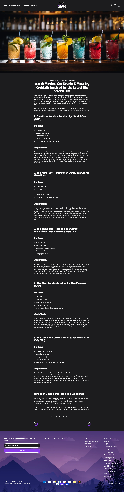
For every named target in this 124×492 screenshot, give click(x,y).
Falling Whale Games (41, 409)
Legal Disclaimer (109, 466)
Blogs (106, 444)
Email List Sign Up (110, 469)
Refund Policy (108, 460)
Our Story (107, 449)
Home (5, 5)
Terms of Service (109, 455)
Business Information (111, 463)
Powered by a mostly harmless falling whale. (18, 483)
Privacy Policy (108, 452)
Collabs (106, 441)
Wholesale (26, 5)
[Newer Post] (88, 423)
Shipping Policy (109, 458)
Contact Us (34, 5)
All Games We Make (91, 441)
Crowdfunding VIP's (110, 446)
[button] (115, 5)
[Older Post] (35, 423)
